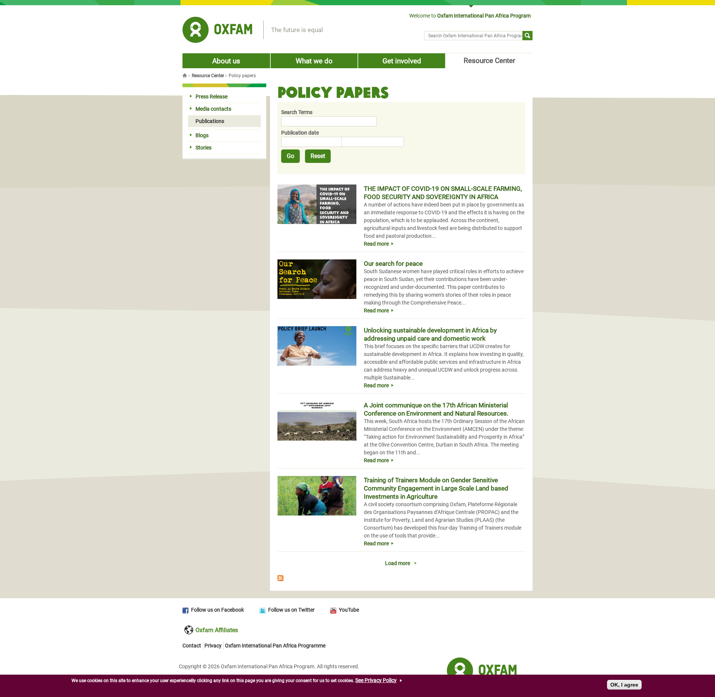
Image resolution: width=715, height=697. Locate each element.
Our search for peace (393, 263)
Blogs (202, 135)
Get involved (401, 61)
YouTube (349, 610)
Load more (397, 563)
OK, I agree (624, 685)
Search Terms (296, 112)
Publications (210, 121)
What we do (314, 61)
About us (226, 61)
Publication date (300, 133)
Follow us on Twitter (291, 610)
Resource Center (489, 60)
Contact (191, 646)
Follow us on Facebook (217, 610)
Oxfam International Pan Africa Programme (275, 646)
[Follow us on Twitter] (264, 610)
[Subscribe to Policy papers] (401, 579)
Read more (376, 244)
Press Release (212, 97)
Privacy (213, 646)
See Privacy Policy (376, 680)
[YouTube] (334, 610)
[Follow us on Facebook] (186, 610)
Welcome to (470, 15)
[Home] (217, 31)
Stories (204, 148)
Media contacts (213, 109)
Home (185, 75)
